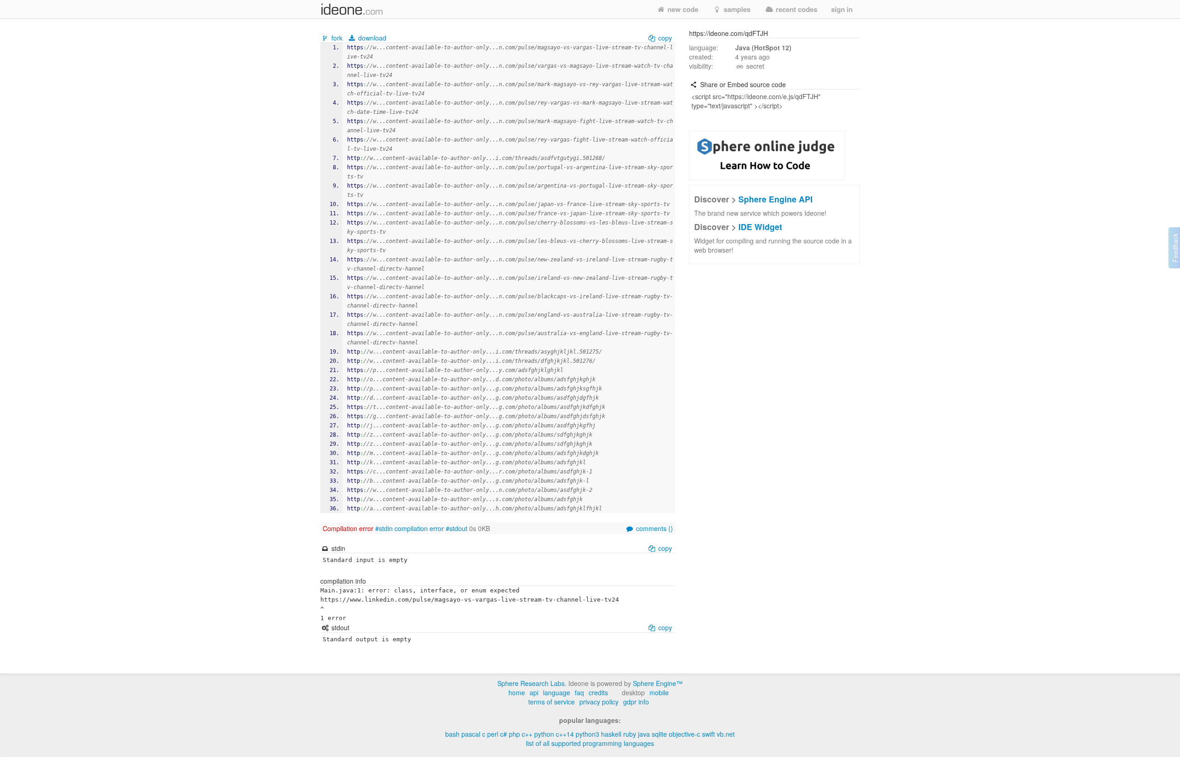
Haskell (611, 734)
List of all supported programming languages (590, 743)
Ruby (629, 734)
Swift (708, 734)
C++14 (565, 734)
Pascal (470, 734)
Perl (492, 734)
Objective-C (684, 734)
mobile (659, 692)
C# (503, 734)
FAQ (579, 692)
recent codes (795, 9)
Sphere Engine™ (658, 683)
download (371, 37)
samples (736, 9)
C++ (527, 734)
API (534, 692)
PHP (514, 734)
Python (544, 734)
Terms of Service (551, 701)
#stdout (456, 528)
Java (644, 734)
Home (516, 692)
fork (337, 37)
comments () (653, 528)
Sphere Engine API (775, 199)
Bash (452, 734)
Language (556, 692)
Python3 (587, 734)
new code (682, 9)
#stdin (384, 528)
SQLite (659, 734)
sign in (842, 9)
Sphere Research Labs (531, 683)
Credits (598, 692)
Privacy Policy (599, 701)
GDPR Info (636, 701)
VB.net (726, 734)
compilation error (419, 528)
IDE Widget (760, 226)
